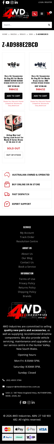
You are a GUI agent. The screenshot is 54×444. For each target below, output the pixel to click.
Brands (27, 296)
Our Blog (27, 258)
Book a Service (27, 266)
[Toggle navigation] (42, 13)
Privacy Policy (27, 283)
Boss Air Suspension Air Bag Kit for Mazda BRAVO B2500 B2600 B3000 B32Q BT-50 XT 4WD (13, 80)
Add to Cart (13, 96)
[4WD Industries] (15, 13)
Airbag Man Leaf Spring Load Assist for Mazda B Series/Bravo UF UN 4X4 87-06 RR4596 (13, 140)
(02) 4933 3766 (13, 380)
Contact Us (27, 262)
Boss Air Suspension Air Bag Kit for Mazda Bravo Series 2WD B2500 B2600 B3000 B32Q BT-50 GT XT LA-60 (40, 81)
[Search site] (49, 25)
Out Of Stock (13, 155)
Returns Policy (27, 287)
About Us (27, 253)
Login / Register (45, 2)
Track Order (27, 237)
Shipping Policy (27, 291)
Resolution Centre (27, 241)
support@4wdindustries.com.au (23, 386)
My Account (27, 232)
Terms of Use (27, 279)
